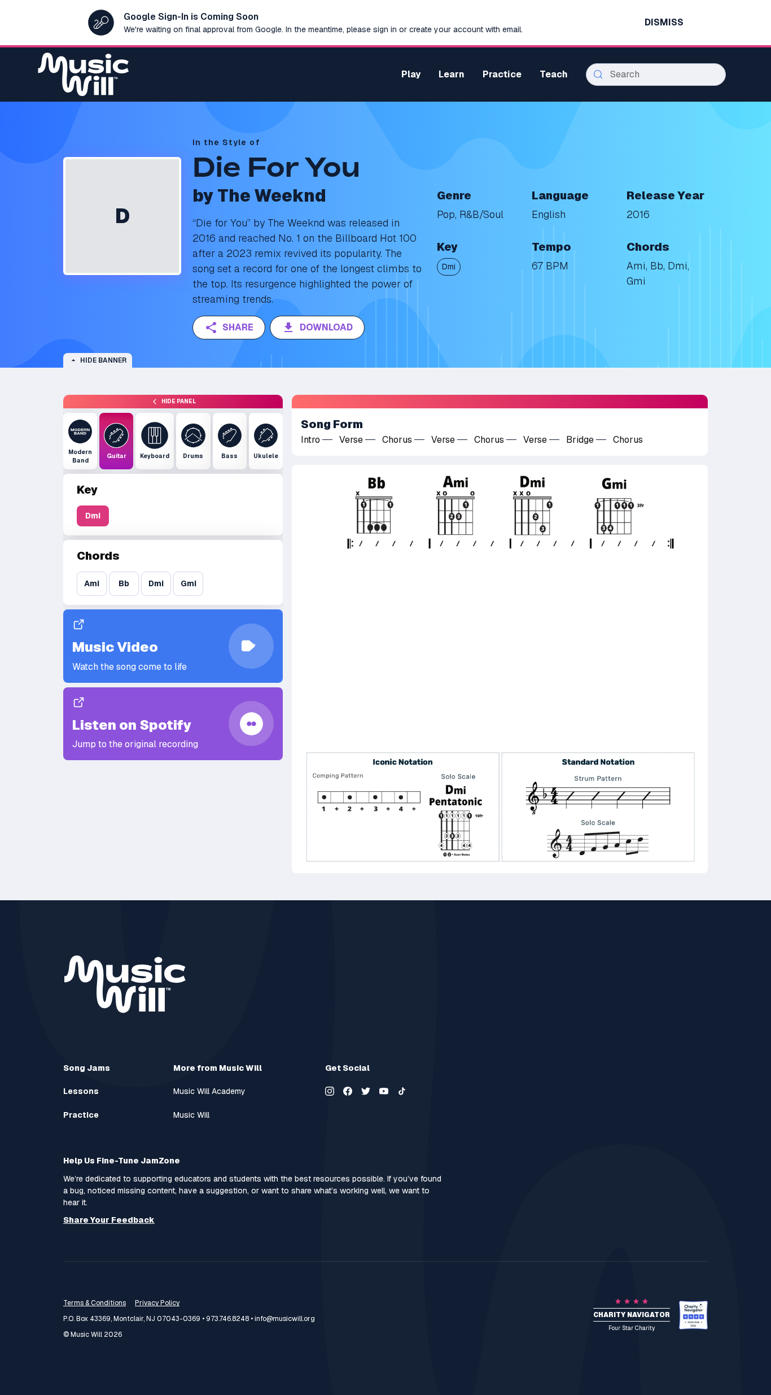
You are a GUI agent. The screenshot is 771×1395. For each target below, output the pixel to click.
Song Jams (86, 1068)
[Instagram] (329, 1091)
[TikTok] (401, 1091)
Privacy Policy (157, 1302)
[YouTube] (383, 1091)
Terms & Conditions (94, 1302)
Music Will (191, 1115)
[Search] (598, 74)
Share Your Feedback (109, 1220)
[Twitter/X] (365, 1091)
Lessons (81, 1091)
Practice (81, 1115)
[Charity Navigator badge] (693, 1315)
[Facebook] (347, 1091)
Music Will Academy (209, 1091)
